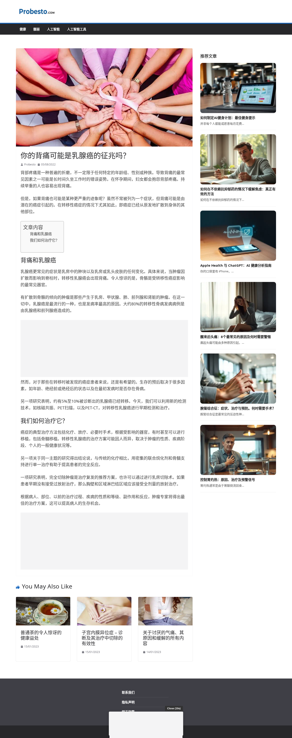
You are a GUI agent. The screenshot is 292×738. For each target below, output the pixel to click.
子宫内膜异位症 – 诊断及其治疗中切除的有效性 (102, 638)
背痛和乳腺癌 (41, 233)
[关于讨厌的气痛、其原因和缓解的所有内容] (165, 600)
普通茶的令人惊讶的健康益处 (41, 635)
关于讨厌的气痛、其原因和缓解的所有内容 (163, 638)
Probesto (30, 164)
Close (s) (174, 708)
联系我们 (128, 692)
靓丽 (36, 29)
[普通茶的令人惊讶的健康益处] (43, 600)
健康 (23, 29)
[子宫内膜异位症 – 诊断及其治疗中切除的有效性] (104, 600)
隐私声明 (128, 702)
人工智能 (53, 29)
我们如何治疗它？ (44, 240)
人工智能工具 (76, 29)
